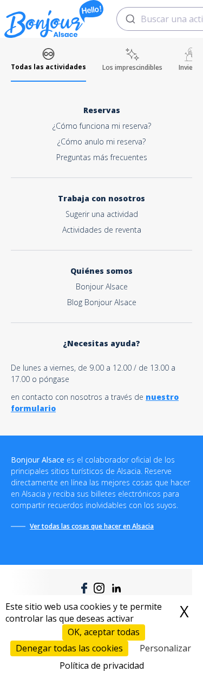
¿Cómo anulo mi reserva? (101, 141)
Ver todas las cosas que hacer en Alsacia (92, 526)
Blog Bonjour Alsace (101, 302)
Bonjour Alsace (102, 286)
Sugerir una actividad (102, 214)
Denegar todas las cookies (69, 648)
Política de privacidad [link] (102, 665)
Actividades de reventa (101, 230)
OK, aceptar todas (104, 632)
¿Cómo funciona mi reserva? (102, 126)
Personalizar (165, 648)
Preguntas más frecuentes (101, 157)
